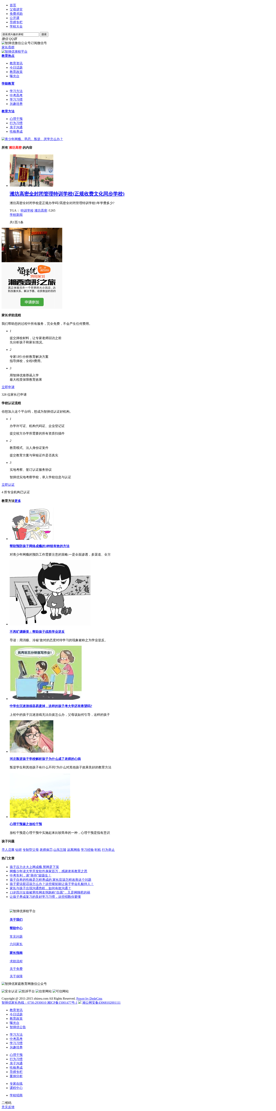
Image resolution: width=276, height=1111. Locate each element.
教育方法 (8, 111)
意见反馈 (8, 1107)
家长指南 (16, 952)
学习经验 (87, 849)
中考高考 (16, 95)
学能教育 (8, 83)
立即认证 (8, 484)
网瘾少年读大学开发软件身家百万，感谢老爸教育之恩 (48, 871)
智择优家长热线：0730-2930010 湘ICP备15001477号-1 (39, 1002)
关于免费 (16, 968)
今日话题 (16, 67)
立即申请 (8, 387)
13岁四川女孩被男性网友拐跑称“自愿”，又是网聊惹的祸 (50, 892)
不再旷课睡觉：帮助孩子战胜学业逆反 (37, 631)
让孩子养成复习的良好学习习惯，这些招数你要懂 (45, 896)
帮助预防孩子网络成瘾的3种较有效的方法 (40, 546)
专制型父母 (31, 849)
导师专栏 (16, 22)
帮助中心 (16, 928)
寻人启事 (8, 849)
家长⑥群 (8, 47)
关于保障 (16, 976)
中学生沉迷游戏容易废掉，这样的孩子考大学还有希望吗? (51, 706)
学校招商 (16, 1095)
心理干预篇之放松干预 (26, 824)
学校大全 (16, 26)
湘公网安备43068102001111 (101, 1002)
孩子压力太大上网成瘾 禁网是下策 (34, 867)
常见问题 (16, 936)
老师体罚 (46, 849)
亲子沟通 (16, 127)
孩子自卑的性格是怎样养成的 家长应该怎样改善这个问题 (50, 879)
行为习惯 (16, 123)
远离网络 (73, 849)
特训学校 (27, 210)
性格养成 (16, 131)
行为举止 (108, 849)
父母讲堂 (16, 9)
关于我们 (16, 919)
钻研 (18, 849)
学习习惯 (16, 99)
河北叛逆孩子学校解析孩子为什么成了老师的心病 (45, 759)
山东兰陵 (59, 849)
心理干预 (16, 118)
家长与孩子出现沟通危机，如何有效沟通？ (40, 888)
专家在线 (16, 1083)
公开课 (14, 18)
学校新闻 (16, 214)
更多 (18, 501)
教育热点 (8, 56)
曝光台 (14, 76)
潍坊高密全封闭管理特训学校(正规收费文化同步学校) (67, 193)
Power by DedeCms (89, 998)
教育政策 (16, 71)
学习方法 (16, 91)
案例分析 (16, 1076)
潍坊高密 (40, 210)
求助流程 (16, 961)
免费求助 (16, 13)
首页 (13, 5)
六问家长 (16, 944)
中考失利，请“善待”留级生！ (30, 875)
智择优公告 (18, 1027)
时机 (98, 849)
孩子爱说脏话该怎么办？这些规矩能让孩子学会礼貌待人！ (52, 884)
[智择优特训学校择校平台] (14, 51)
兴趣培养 (16, 103)
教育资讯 (16, 63)
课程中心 (16, 1088)
